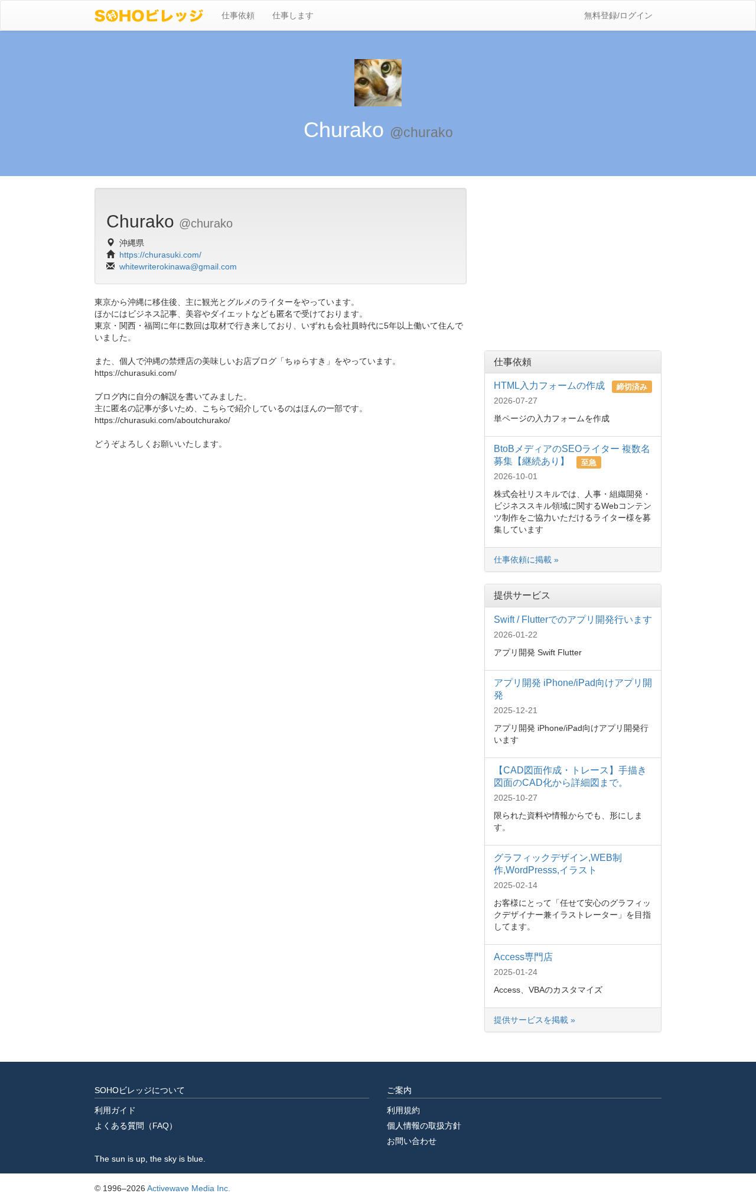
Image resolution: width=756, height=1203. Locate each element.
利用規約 (403, 1110)
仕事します (293, 15)
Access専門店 (523, 957)
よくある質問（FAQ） (135, 1125)
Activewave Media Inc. (188, 1188)
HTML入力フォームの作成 (550, 386)
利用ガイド (115, 1110)
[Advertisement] (573, 262)
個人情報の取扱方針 (424, 1125)
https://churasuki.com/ (160, 254)
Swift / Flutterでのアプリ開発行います (573, 619)
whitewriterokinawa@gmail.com (178, 266)
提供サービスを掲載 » (536, 1020)
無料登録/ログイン (618, 15)
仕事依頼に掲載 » (526, 559)
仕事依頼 (238, 15)
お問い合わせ (411, 1141)
